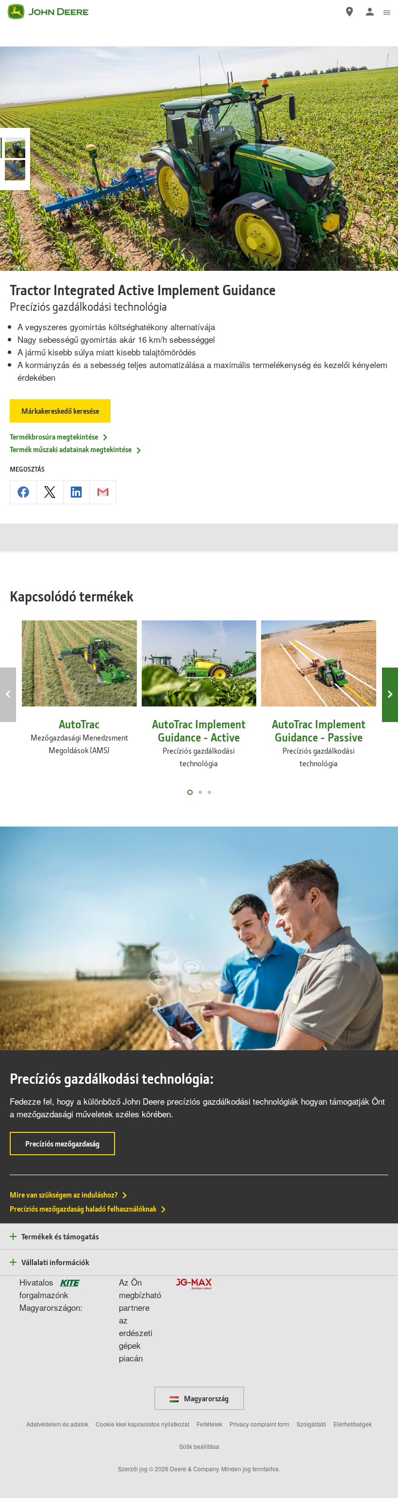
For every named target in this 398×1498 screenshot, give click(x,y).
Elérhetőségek (352, 1424)
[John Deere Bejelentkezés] (370, 11)
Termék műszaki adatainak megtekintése (71, 449)
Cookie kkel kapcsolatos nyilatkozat (142, 1424)
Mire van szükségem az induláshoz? (63, 1194)
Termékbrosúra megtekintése (54, 436)
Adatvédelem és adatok (57, 1424)
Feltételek (209, 1424)
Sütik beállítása (199, 1446)
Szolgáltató (311, 1424)
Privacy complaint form (259, 1424)
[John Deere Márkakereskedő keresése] (349, 11)
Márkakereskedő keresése (60, 411)
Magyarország (205, 1398)
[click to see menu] (387, 11)
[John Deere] (54, 11)
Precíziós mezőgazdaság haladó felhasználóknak (83, 1209)
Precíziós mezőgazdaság (70, 1146)
